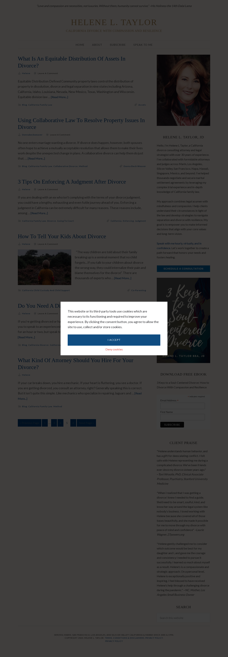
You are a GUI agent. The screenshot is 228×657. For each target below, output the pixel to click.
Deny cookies (114, 349)
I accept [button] (114, 339)
